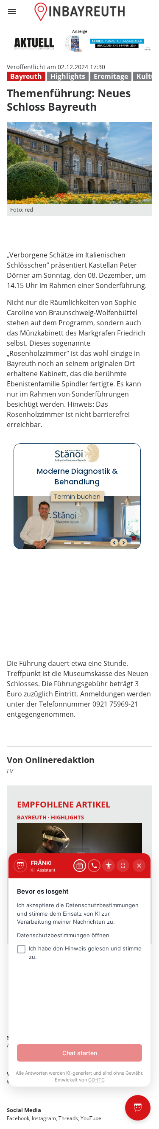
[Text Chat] (79, 865)
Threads (68, 1118)
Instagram (44, 1118)
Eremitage (111, 76)
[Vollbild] (123, 865)
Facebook (18, 1118)
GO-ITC (96, 1080)
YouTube (91, 1118)
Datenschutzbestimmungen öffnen (63, 935)
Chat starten (79, 1052)
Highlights (67, 76)
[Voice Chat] (94, 865)
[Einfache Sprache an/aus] (108, 865)
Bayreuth (26, 76)
